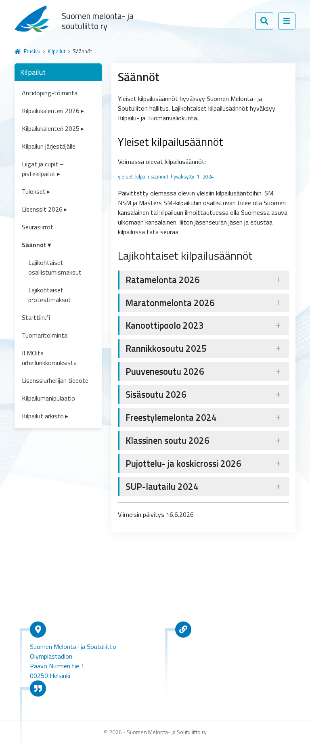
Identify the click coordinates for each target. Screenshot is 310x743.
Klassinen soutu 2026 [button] (167, 440)
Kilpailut (56, 51)
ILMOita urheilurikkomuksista (49, 357)
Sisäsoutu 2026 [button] (156, 394)
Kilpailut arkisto (43, 416)
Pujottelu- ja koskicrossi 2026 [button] (183, 463)
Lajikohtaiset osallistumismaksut (55, 267)
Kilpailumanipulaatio (48, 398)
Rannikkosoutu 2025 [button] (166, 348)
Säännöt (34, 245)
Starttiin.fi (36, 317)
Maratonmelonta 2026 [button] (170, 303)
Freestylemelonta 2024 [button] (171, 417)
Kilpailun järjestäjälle (48, 146)
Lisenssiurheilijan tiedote (55, 380)
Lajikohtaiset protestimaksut (49, 294)
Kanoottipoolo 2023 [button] (165, 325)
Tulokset (34, 191)
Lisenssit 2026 (42, 209)
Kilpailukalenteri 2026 (51, 110)
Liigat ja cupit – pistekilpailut (43, 168)
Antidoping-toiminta (50, 93)
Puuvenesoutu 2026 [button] (165, 371)
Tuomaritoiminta (44, 335)
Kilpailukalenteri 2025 (51, 128)
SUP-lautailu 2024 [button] (162, 486)
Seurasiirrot (37, 227)
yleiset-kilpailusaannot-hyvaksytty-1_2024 (166, 176)
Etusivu (32, 51)
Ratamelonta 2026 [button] (163, 280)
